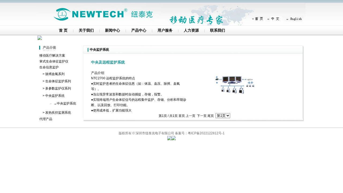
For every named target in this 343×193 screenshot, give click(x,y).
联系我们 (217, 30)
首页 (181, 116)
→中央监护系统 (65, 103)
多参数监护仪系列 (58, 88)
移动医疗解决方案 (52, 55)
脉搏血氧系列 (55, 74)
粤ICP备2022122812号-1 (206, 133)
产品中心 (138, 30)
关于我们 (86, 30)
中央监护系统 (55, 96)
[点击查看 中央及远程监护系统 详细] (237, 104)
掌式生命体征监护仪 (53, 61)
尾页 (210, 116)
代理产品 (45, 119)
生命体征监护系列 (58, 81)
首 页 (63, 30)
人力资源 (191, 30)
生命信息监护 (49, 67)
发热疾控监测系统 (58, 112)
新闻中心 (112, 30)
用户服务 (165, 30)
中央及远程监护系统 (108, 62)
